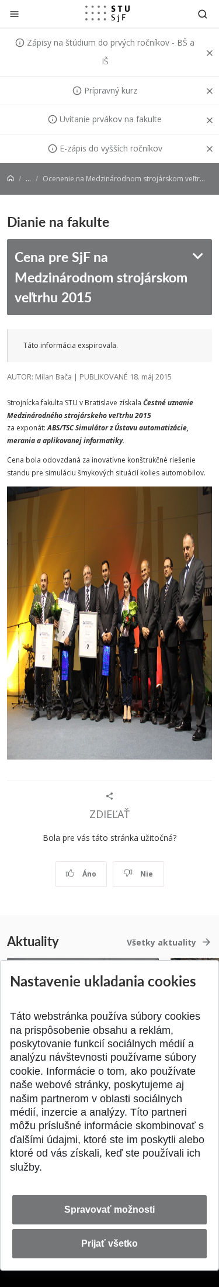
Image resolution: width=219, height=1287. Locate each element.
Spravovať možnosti (109, 1209)
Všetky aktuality (161, 942)
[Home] (10, 179)
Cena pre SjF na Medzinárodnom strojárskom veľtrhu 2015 (101, 276)
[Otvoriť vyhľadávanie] (202, 13)
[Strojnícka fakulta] (107, 13)
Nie (145, 874)
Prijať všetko (109, 1243)
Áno (88, 874)
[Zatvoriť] (14, 13)
